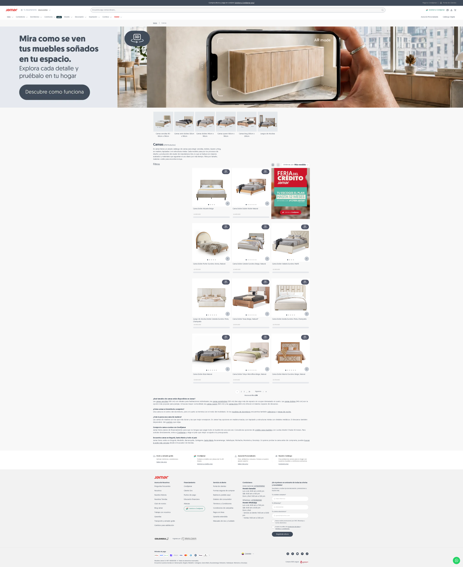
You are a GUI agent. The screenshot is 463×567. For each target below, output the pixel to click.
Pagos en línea (218, 512)
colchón (169, 422)
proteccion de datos (294, 526)
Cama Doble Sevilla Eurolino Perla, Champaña (289, 319)
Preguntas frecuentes (162, 486)
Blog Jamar (158, 508)
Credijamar (181, 433)
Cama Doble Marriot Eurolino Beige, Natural (288, 374)
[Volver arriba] (456, 552)
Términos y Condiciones (222, 504)
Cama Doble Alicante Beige (203, 209)
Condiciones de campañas (223, 508)
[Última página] (266, 392)
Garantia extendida (220, 517)
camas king (233, 404)
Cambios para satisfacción (164, 525)
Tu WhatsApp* (276, 503)
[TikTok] (307, 553)
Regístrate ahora (282, 534)
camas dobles (290, 402)
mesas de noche (284, 412)
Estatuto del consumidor (222, 499)
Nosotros (157, 491)
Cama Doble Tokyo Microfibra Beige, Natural (249, 374)
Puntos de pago (190, 495)
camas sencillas (162, 402)
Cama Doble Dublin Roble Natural (245, 209)
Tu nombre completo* (279, 495)
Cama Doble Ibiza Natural (202, 374)
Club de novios (160, 504)
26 (249, 392)
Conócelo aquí (284, 464)
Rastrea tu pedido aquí (221, 495)
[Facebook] (292, 553)
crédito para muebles (263, 430)
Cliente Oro (188, 491)
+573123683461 (256, 500)
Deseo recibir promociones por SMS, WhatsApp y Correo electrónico (290, 522)
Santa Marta (208, 440)
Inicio (155, 23)
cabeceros (271, 412)
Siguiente (258, 391)
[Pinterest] (302, 553)
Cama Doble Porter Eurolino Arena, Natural (209, 264)
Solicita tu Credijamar (437, 10)
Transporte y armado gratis (164, 521)
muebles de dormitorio (241, 412)
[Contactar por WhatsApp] (456, 560)
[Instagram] (287, 553)
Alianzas (187, 504)
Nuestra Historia (160, 495)
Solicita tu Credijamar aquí (244, 3)
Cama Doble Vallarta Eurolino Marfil (285, 264)
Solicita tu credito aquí (205, 464)
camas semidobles (220, 402)
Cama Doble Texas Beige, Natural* (245, 319)
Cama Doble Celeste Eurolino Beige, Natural (249, 264)
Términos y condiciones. (282, 529)
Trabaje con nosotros (162, 512)
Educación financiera (191, 499)
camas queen (212, 404)
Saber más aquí (162, 462)
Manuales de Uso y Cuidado (224, 521)
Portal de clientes (219, 486)
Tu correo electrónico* (279, 511)
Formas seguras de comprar (224, 491)
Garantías (157, 517)
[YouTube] (297, 553)
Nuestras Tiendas (160, 499)
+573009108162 (259, 486)
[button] (455, 10)
